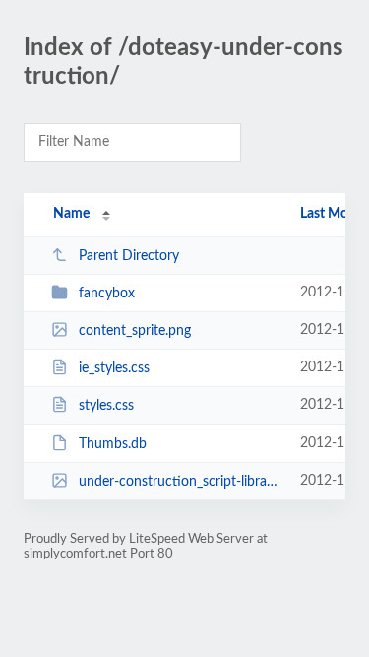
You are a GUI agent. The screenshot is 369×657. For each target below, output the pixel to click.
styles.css (106, 406)
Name (71, 214)
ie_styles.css (114, 368)
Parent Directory (129, 256)
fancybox (107, 293)
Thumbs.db (113, 444)
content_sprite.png (135, 331)
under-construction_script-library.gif (180, 482)
